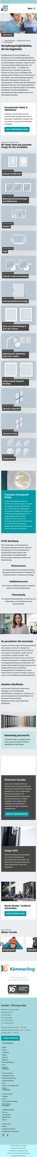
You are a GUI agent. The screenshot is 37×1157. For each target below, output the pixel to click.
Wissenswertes (10, 40)
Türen (4, 1083)
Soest (3, 1065)
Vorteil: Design (7, 42)
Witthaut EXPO (6, 1117)
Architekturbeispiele (8, 1110)
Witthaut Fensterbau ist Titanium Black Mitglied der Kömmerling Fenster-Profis (18, 2)
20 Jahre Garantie (7, 1094)
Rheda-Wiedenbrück (8, 1062)
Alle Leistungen (6, 1104)
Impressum (14, 1148)
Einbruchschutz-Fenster (9, 1078)
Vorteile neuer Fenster (24, 40)
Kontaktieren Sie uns (15, 914)
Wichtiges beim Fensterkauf (10, 1131)
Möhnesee (5, 1060)
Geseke (4, 1050)
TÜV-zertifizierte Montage (9, 1101)
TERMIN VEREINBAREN (10, 1038)
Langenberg (5, 1052)
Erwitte (4, 1047)
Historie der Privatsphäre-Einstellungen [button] (18, 1153)
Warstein (4, 1067)
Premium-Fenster (7, 1073)
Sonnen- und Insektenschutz (10, 1085)
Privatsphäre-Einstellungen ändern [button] (18, 1151)
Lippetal (4, 1055)
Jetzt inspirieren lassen (17, 129)
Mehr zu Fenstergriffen (16, 814)
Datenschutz (22, 1148)
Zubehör (4, 1088)
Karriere (4, 1119)
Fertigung (5, 1096)
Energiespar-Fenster (8, 1075)
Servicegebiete (7, 1043)
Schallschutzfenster (8, 1080)
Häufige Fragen (6, 1124)
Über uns (4, 1112)
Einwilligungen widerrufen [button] (18, 1155)
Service (4, 1099)
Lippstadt (5, 1057)
